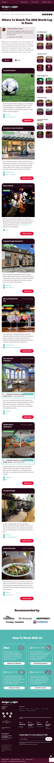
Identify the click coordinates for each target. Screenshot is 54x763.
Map (18, 60)
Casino (7, 174)
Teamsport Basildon (40, 128)
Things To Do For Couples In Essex (40, 136)
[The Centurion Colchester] (18, 378)
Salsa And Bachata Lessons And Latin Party (49, 128)
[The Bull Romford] (18, 87)
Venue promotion (48, 728)
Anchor (49, 112)
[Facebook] (3, 713)
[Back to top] (51, 756)
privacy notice (22, 743)
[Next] (32, 87)
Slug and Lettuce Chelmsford (49, 61)
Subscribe (48, 739)
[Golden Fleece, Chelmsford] (18, 444)
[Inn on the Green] (18, 565)
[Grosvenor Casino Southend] (18, 145)
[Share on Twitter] (45, 14)
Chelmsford (8, 285)
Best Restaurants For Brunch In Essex (49, 39)
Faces (49, 68)
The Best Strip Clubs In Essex (49, 136)
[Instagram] (7, 713)
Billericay (8, 592)
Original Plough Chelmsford (13, 241)
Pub (7, 117)
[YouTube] (4, 716)
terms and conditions (44, 742)
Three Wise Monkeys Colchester (49, 83)
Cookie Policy (22, 710)
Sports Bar (11, 287)
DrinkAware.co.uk (5, 739)
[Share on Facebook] (43, 14)
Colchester (8, 411)
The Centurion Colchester (40, 104)
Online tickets (31, 727)
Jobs (32, 708)
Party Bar (11, 594)
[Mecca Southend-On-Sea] (18, 318)
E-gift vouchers (40, 726)
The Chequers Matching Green (49, 104)
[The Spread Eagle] (18, 508)
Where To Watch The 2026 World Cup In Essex (21, 14)
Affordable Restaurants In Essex (49, 47)
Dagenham (22, 225)
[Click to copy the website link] (51, 14)
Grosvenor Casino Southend (13, 128)
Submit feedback (29, 759)
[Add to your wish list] (32, 75)
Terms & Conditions (5, 759)
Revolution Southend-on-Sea (48, 91)
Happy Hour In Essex (40, 69)
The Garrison (40, 91)
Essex (7, 14)
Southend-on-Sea (10, 172)
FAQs (43, 708)
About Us (21, 708)
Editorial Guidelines (31, 710)
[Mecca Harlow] (18, 203)
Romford (8, 114)
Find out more (28, 394)
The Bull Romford (9, 70)
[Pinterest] (11, 713)
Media (47, 708)
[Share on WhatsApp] (49, 14)
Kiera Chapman (15, 29)
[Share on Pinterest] (47, 14)
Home (3, 14)
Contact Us (37, 708)
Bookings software (21, 727)
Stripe (3, 728)
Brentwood (8, 535)
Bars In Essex (40, 61)
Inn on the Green (9, 548)
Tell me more (26, 178)
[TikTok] (10, 716)
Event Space (9, 347)
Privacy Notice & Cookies (15, 759)
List (7, 60)
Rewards (27, 708)
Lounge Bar (12, 174)
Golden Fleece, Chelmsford (40, 39)
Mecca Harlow (8, 186)
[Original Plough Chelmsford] (18, 258)
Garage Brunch (40, 82)
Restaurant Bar (12, 117)
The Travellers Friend (40, 113)
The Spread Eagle (9, 491)
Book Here (27, 120)
